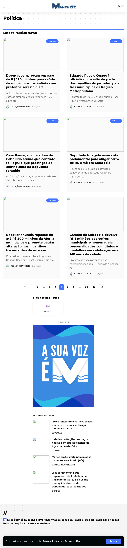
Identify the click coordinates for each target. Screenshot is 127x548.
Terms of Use (72, 541)
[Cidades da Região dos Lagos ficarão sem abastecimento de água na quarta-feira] (41, 444)
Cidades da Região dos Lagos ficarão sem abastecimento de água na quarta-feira (70, 443)
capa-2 (52, 41)
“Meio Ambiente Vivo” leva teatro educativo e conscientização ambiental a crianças (72, 425)
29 (94, 287)
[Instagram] (48, 308)
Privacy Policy (51, 541)
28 (86, 287)
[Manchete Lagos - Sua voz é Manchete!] (63, 6)
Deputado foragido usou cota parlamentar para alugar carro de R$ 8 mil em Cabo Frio (94, 159)
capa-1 (52, 121)
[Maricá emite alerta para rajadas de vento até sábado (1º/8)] (41, 461)
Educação (57, 433)
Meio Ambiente (68, 465)
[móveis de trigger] (6, 6)
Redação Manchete (20, 107)
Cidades (56, 451)
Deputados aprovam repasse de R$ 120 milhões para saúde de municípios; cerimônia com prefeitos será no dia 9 (31, 81)
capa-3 (52, 200)
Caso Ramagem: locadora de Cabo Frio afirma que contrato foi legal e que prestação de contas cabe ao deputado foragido (30, 163)
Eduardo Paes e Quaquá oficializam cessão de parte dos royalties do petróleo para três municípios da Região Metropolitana (95, 83)
